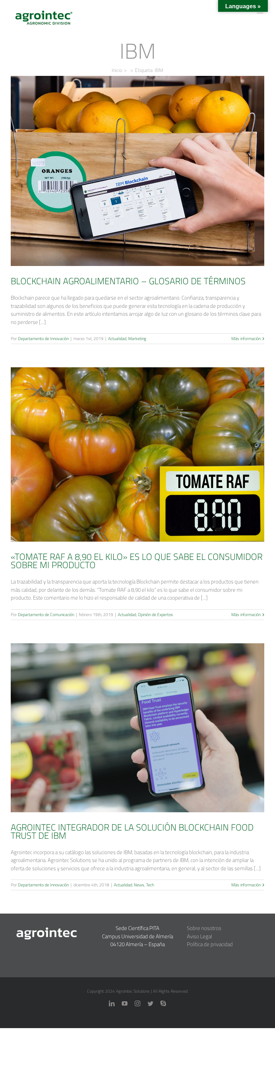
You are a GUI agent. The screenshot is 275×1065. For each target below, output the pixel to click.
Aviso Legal (199, 936)
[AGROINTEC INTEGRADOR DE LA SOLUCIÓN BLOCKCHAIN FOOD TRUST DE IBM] (137, 727)
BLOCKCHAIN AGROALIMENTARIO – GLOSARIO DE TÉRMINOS (137, 160)
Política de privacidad (210, 944)
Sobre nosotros (204, 928)
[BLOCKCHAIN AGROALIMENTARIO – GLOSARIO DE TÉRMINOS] (137, 171)
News (143, 746)
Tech (154, 746)
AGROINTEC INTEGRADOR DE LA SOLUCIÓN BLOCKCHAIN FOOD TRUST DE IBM (137, 712)
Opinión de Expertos (147, 473)
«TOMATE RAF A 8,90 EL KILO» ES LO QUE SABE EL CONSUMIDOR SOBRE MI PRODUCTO (137, 439)
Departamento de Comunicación (46, 614)
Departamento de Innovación (43, 338)
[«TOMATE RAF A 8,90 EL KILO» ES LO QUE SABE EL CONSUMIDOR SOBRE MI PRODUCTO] (137, 454)
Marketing (147, 184)
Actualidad (128, 184)
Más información (246, 338)
